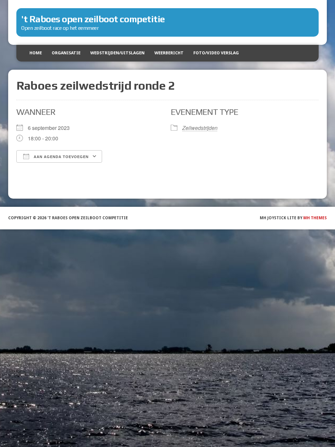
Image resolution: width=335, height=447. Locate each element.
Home (35, 52)
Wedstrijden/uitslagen (117, 52)
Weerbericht (169, 52)
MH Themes (315, 218)
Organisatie (66, 52)
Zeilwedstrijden (200, 128)
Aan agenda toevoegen (60, 157)
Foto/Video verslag (216, 52)
